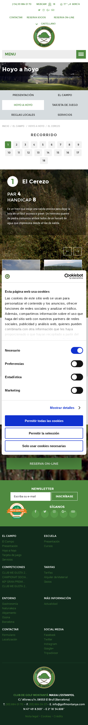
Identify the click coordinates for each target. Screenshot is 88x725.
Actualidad (50, 603)
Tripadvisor (51, 653)
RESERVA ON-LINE (64, 17)
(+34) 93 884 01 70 (21, 4)
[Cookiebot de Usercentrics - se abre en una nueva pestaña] (64, 276)
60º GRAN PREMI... (13, 581)
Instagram (50, 644)
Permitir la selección (44, 433)
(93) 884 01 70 (14, 704)
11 (19, 152)
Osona (6, 617)
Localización (9, 639)
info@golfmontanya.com (69, 704)
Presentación (23, 95)
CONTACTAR (15, 17)
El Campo (65, 95)
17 (77, 152)
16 (67, 152)
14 (48, 152)
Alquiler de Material (56, 577)
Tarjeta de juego (65, 105)
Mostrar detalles (62, 408)
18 (53, 4)
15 (58, 152)
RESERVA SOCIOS (36, 17)
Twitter (48, 639)
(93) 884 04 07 (38, 704)
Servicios (65, 114)
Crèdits (58, 716)
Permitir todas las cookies (44, 420)
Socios (48, 581)
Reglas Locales (23, 114)
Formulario (8, 635)
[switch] (77, 363)
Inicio (5, 126)
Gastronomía (10, 603)
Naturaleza (9, 608)
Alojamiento (9, 612)
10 (9, 152)
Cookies (46, 716)
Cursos (48, 546)
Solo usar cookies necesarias (44, 446)
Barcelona (8, 621)
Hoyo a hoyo (23, 105)
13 (38, 152)
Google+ (49, 648)
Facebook (50, 635)
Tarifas (48, 572)
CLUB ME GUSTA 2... (14, 572)
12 (28, 152)
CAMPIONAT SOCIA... (15, 577)
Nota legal (31, 716)
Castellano (48, 23)
